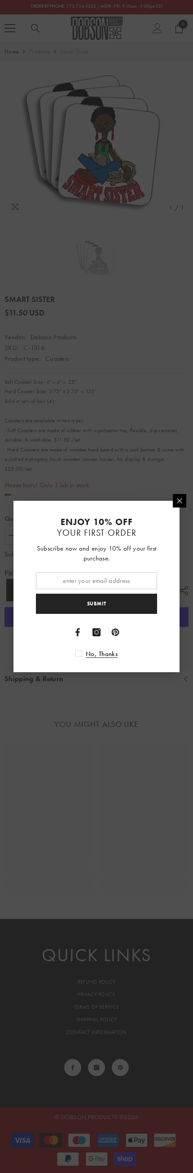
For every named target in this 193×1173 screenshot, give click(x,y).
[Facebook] (77, 632)
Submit (96, 603)
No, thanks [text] (102, 654)
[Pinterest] (115, 632)
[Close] (179, 501)
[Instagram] (96, 632)
